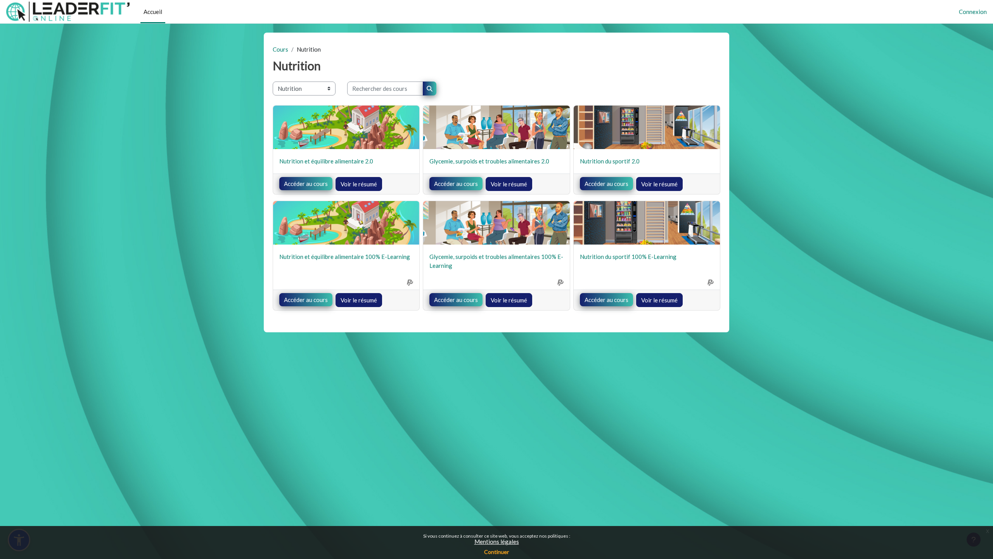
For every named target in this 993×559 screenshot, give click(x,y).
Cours (280, 49)
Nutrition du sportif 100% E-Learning (628, 256)
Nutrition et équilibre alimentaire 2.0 (326, 161)
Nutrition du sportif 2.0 (610, 161)
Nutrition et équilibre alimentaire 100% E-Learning (344, 256)
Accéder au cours (306, 183)
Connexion (973, 11)
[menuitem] (168, 11)
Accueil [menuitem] (153, 11)
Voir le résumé (359, 184)
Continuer (496, 552)
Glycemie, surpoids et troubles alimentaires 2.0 (489, 161)
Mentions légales (496, 541)
